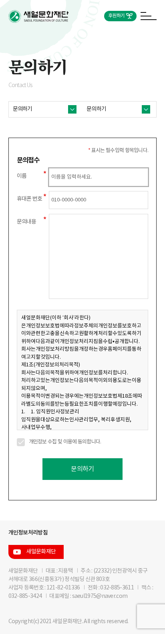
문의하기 (82, 469)
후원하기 (116, 15)
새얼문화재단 (41, 552)
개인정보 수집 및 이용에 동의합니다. (65, 442)
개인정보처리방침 (28, 532)
